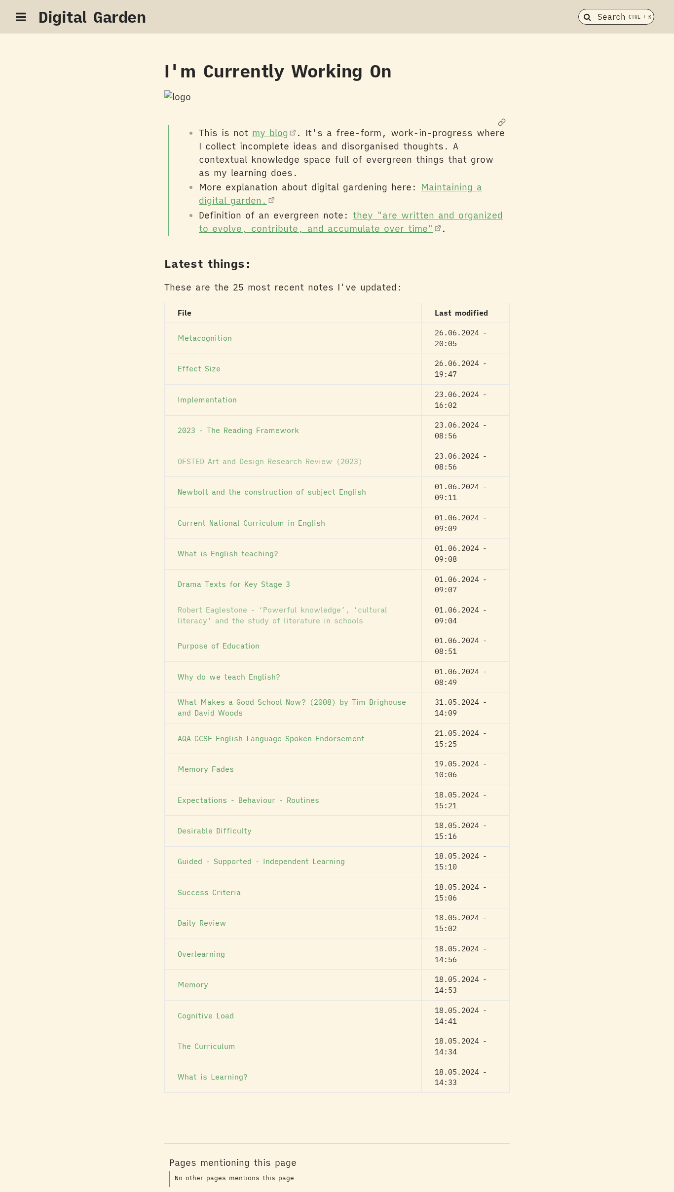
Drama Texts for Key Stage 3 (234, 584)
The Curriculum (206, 1046)
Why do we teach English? (229, 677)
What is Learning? (213, 1077)
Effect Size (199, 368)
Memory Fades (206, 769)
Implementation (207, 399)
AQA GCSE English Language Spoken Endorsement (271, 738)
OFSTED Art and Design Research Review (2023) (270, 461)
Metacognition (205, 338)
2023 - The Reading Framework (238, 430)
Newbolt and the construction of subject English (272, 492)
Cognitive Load (206, 1015)
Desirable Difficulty (215, 830)
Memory (193, 984)
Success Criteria (209, 892)
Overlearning (201, 954)
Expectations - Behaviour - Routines (248, 800)
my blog (270, 133)
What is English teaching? (228, 553)
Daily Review (202, 923)
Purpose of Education (219, 645)
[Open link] (502, 123)
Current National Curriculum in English (251, 523)
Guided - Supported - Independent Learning (261, 861)
